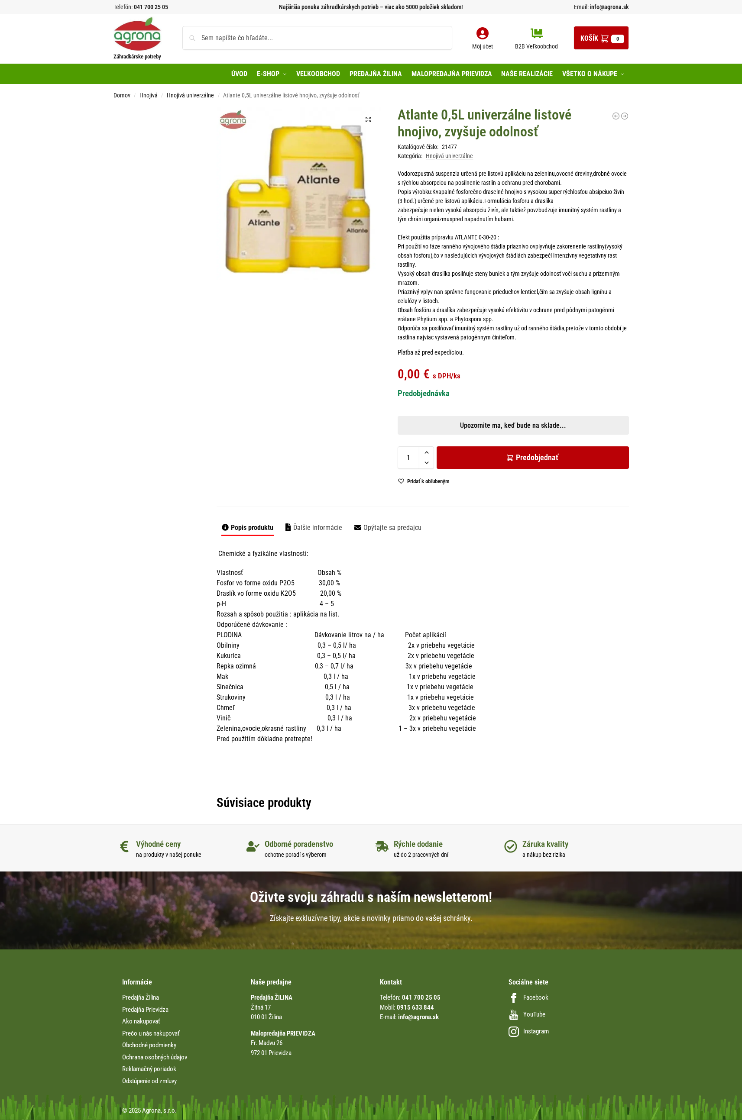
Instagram (536, 1031)
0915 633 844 (415, 1007)
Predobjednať (537, 457)
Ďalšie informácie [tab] (317, 527)
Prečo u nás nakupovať (151, 1033)
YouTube (534, 1014)
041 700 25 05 (151, 6)
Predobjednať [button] (364, 323)
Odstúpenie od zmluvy (149, 1081)
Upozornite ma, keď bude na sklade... (360, 303)
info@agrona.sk (609, 6)
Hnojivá (148, 95)
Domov (121, 95)
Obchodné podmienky (149, 1045)
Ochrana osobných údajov (154, 1057)
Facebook (535, 997)
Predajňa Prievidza (145, 1009)
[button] (601, 38)
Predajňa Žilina (140, 997)
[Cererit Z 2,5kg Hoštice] (624, 116)
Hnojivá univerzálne (190, 95)
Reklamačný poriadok (149, 1069)
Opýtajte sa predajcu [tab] (392, 527)
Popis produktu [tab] (252, 527)
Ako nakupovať (141, 1021)
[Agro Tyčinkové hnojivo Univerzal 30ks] (616, 116)
